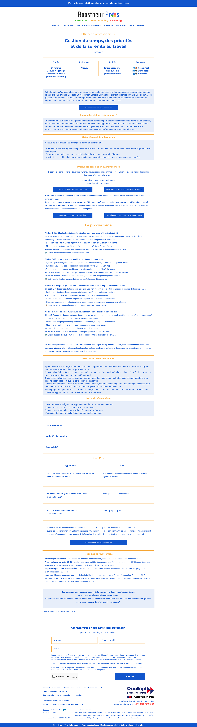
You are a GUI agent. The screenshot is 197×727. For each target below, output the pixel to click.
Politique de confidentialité (75, 667)
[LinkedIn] (64, 710)
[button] (68, 25)
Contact (46, 710)
